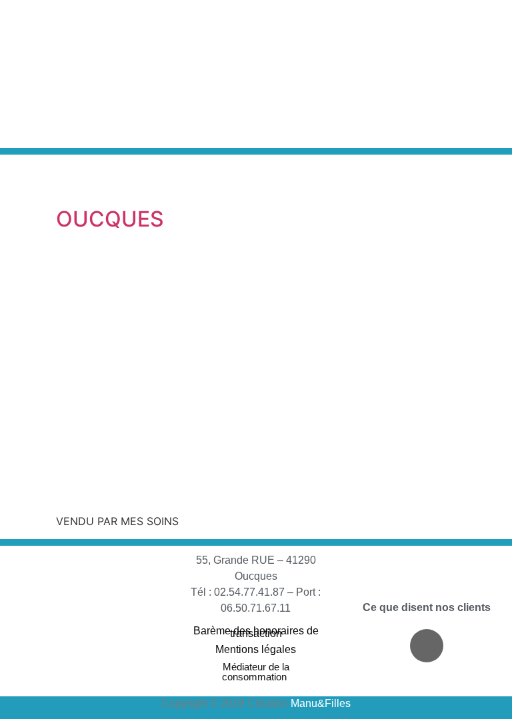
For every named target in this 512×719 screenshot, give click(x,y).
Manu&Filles (321, 703)
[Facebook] (426, 645)
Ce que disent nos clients (427, 607)
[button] (415, 74)
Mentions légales (255, 649)
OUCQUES (110, 219)
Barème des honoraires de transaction (256, 632)
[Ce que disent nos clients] (427, 590)
